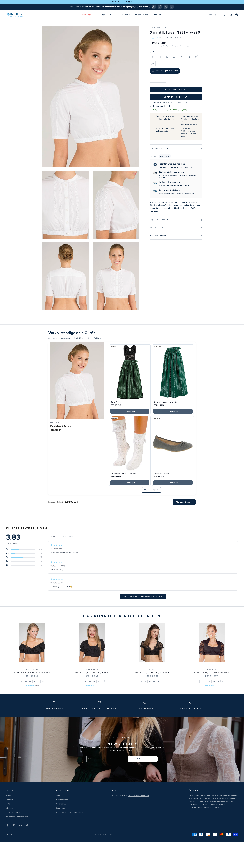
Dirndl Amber (116, 402)
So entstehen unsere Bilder (17, 817)
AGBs (58, 795)
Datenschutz (61, 804)
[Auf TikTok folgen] (27, 825)
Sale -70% (87, 15)
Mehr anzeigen (151, 490)
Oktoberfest (164, 156)
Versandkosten (163, 46)
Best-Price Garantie (14, 812)
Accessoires (141, 15)
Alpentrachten (158, 28)
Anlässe (101, 15)
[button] (165, 38)
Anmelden (142, 759)
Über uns (9, 808)
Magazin (157, 15)
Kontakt (9, 795)
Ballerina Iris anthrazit (162, 473)
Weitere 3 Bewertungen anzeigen (142, 596)
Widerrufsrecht (62, 800)
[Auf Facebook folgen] (7, 825)
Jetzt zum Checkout (175, 97)
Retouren (10, 804)
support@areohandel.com (138, 795)
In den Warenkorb (175, 89)
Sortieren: (52, 536)
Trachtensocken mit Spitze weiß (123, 473)
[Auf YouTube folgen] (20, 825)
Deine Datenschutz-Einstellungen (69, 812)
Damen (113, 15)
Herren (126, 15)
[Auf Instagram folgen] (14, 825)
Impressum (60, 808)
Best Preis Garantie (189, 124)
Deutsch (213, 15)
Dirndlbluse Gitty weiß (60, 426)
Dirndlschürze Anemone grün (165, 402)
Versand (9, 800)
